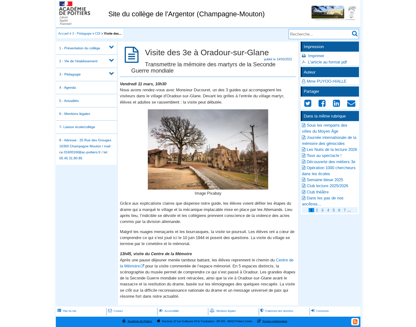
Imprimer (316, 56)
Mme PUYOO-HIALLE (326, 81)
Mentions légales (223, 310)
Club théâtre (318, 192)
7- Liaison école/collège (77, 127)
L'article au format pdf (327, 62)
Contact (115, 310)
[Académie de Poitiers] (81, 23)
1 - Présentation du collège (79, 48)
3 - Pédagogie (81, 33)
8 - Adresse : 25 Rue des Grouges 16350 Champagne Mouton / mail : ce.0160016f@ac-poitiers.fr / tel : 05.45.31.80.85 (85, 149)
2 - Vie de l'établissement (78, 61)
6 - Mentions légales (74, 114)
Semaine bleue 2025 (325, 180)
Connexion (320, 310)
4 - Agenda (67, 87)
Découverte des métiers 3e (331, 162)
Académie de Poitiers (140, 321)
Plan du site (66, 310)
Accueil (63, 33)
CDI (97, 33)
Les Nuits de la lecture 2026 (332, 149)
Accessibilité (169, 310)
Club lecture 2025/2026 (327, 186)
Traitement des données (276, 310)
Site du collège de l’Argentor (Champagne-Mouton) (186, 14)
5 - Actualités (69, 101)
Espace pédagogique (275, 321)
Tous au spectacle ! (324, 155)
